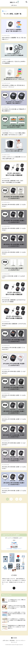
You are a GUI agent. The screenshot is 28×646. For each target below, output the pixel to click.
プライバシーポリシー (20, 640)
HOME (15, 638)
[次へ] (20, 499)
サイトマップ (14, 642)
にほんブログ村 (14, 544)
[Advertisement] (14, 517)
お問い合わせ (14, 5)
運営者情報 (12, 640)
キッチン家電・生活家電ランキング (14, 548)
